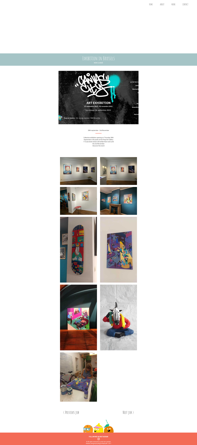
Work (173, 4)
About (162, 4)
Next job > (128, 412)
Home (151, 4)
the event (101, 146)
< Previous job (71, 412)
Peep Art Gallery (108, 139)
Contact (185, 4)
